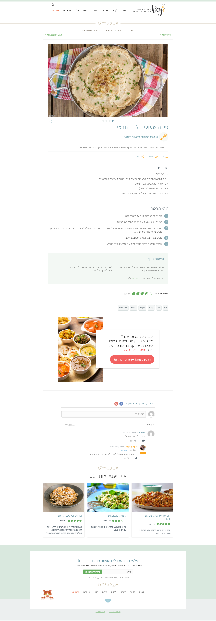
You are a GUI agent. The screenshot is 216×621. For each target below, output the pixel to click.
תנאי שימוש (100, 611)
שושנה (124, 450)
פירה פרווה (136, 278)
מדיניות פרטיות (114, 611)
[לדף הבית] (149, 9)
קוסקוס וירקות (165, 34)
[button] (108, 601)
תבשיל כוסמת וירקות (53, 34)
